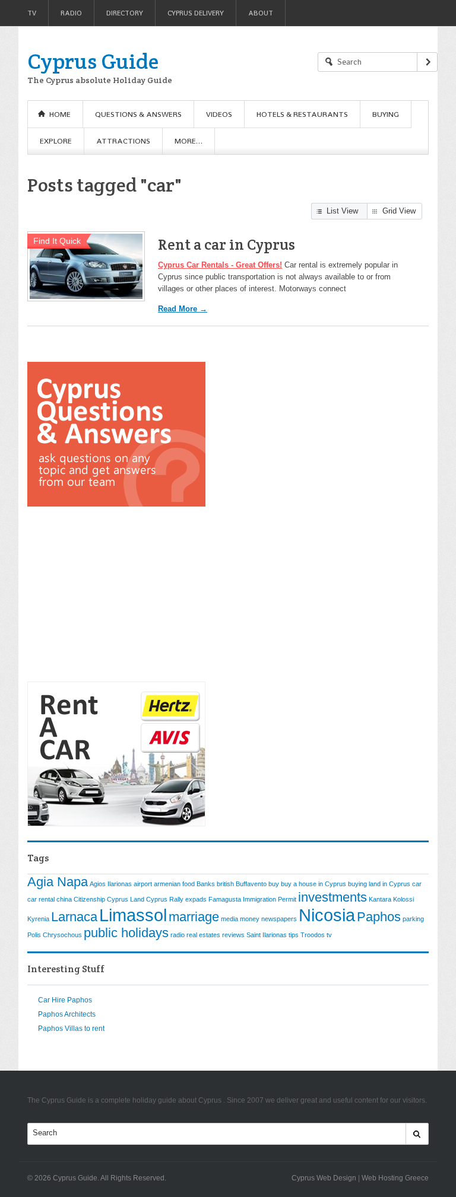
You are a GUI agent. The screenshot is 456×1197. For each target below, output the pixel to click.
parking (413, 918)
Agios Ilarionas (111, 883)
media (229, 918)
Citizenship (89, 899)
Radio (71, 13)
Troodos (312, 934)
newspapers (279, 918)
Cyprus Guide (93, 61)
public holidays (126, 932)
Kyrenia (38, 918)
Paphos (379, 916)
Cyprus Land (125, 899)
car (417, 883)
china (64, 899)
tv (329, 934)
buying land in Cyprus (379, 883)
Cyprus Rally (164, 899)
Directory (124, 13)
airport (143, 883)
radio (177, 934)
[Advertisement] (116, 595)
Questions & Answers (138, 114)
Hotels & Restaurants (302, 114)
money (249, 918)
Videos (219, 114)
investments (332, 897)
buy (273, 883)
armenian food (174, 883)
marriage (194, 916)
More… (188, 141)
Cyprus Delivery (195, 13)
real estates (203, 934)
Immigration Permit (269, 899)
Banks (206, 883)
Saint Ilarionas (266, 934)
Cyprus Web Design (324, 1178)
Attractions (123, 141)
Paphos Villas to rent (71, 1028)
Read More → (182, 308)
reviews (233, 934)
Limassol (133, 915)
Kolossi (403, 899)
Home (60, 114)
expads (196, 899)
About (260, 13)
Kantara (380, 899)
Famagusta (224, 899)
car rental (41, 899)
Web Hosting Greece (395, 1178)
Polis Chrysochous (54, 934)
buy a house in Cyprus (313, 883)
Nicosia (327, 915)
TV (31, 13)
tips (294, 934)
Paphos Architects (67, 1014)
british (225, 883)
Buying (385, 114)
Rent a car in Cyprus (226, 244)
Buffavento (251, 883)
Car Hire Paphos (65, 1000)
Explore (56, 141)
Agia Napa (57, 881)
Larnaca (74, 916)
